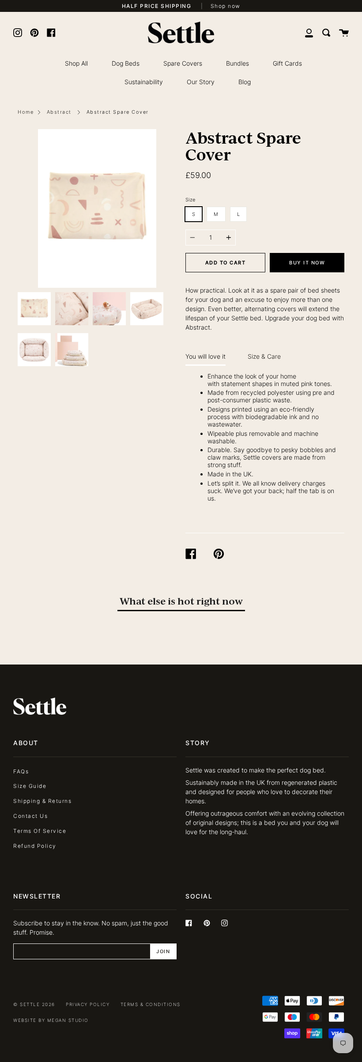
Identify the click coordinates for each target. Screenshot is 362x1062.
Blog (244, 81)
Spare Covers (182, 63)
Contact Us (30, 816)
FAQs (21, 771)
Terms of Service (39, 831)
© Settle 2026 (34, 1004)
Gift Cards (287, 63)
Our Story (201, 81)
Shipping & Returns (42, 801)
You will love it (205, 356)
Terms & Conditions (151, 1004)
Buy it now (307, 263)
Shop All (76, 63)
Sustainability (143, 81)
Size (190, 200)
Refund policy (35, 846)
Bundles (237, 63)
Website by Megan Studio (51, 1020)
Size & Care (264, 356)
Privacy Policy (87, 1004)
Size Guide (29, 786)
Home (26, 112)
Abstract (59, 112)
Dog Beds (126, 63)
